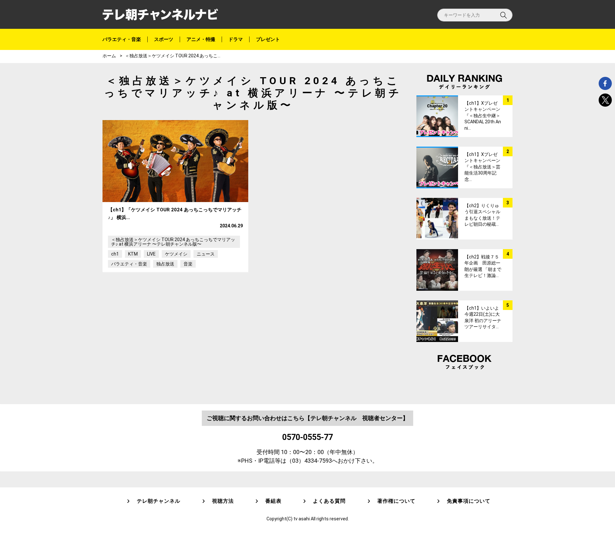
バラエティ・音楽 (121, 39)
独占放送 (165, 263)
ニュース (206, 253)
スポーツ (163, 39)
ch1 (115, 253)
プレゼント (268, 39)
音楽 (188, 263)
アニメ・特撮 (200, 39)
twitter (605, 100)
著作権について (396, 501)
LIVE (151, 253)
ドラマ (235, 39)
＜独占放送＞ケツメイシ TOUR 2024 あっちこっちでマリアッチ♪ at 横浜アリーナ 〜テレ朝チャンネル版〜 (173, 242)
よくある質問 (329, 501)
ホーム (109, 55)
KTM (133, 253)
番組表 (273, 501)
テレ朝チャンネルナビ (160, 14)
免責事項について (468, 501)
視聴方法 (223, 501)
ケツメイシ (176, 253)
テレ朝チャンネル (158, 501)
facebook (605, 83)
